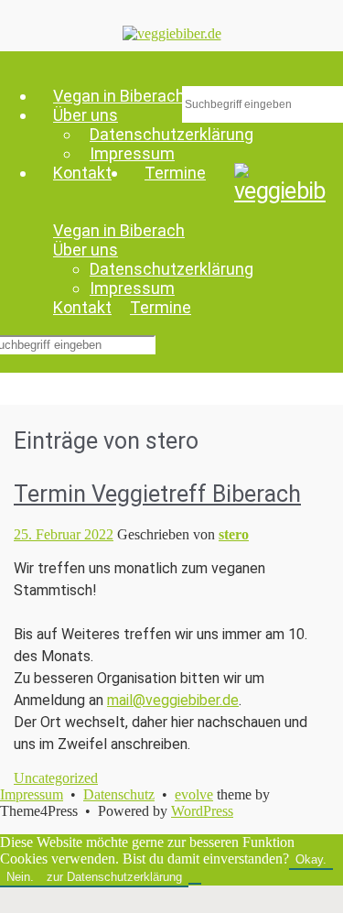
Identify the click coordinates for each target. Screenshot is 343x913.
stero (234, 534)
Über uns (85, 249)
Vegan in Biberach (119, 230)
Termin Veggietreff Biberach (157, 494)
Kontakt (82, 172)
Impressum (132, 153)
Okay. (311, 859)
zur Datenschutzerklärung (114, 877)
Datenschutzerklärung (171, 268)
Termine (175, 172)
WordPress (202, 811)
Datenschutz (119, 794)
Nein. (20, 877)
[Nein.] (194, 881)
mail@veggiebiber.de (173, 700)
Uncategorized (56, 778)
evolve (194, 794)
